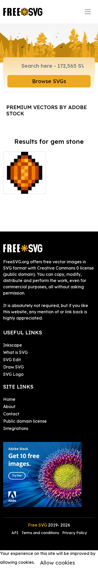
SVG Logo (13, 374)
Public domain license (25, 421)
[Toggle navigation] (88, 12)
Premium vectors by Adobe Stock (46, 110)
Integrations (15, 428)
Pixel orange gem (24, 183)
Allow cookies (57, 562)
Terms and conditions (40, 532)
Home (9, 399)
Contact (11, 413)
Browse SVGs (49, 81)
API (15, 532)
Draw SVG (13, 367)
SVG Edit (12, 359)
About (9, 406)
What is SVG (15, 352)
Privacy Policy (74, 532)
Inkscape (12, 345)
